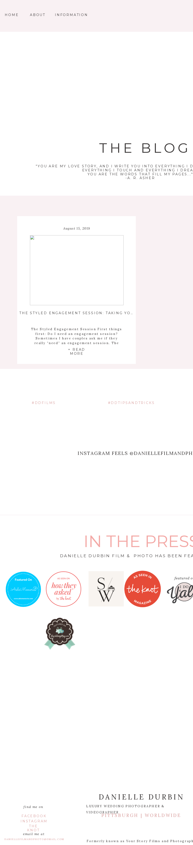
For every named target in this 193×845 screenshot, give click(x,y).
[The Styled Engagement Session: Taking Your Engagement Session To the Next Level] (76, 270)
